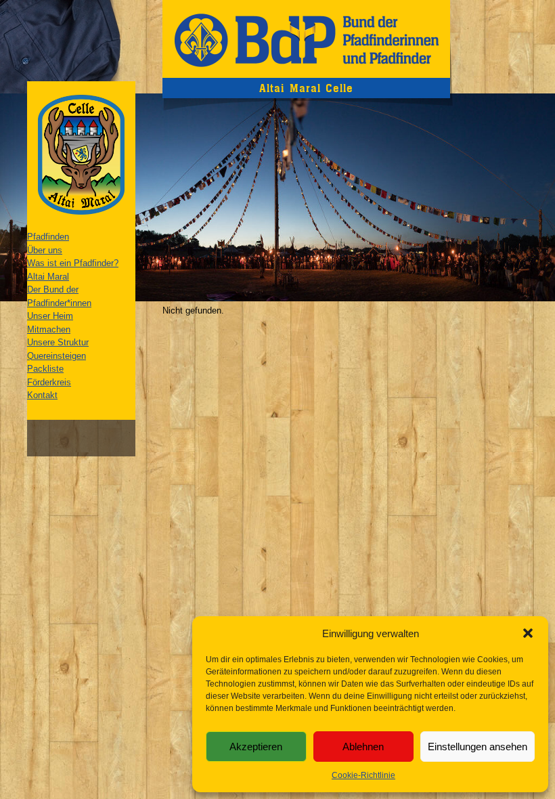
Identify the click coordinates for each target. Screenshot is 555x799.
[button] (528, 633)
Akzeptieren (255, 746)
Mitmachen (48, 329)
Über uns (44, 250)
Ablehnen (363, 746)
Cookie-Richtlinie (363, 775)
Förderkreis (49, 382)
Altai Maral (48, 277)
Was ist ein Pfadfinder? (72, 263)
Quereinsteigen (56, 356)
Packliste (45, 369)
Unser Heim (50, 316)
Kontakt (42, 395)
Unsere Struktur (58, 342)
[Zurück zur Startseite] (306, 39)
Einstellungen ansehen (477, 746)
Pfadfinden (48, 237)
